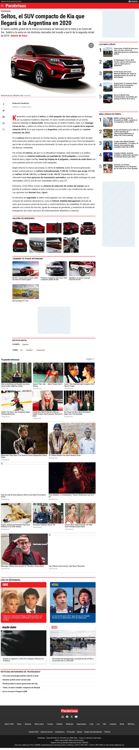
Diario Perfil (9, 724)
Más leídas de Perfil (110, 114)
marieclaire (23, 628)
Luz (98, 724)
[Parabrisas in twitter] (71, 717)
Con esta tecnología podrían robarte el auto (20, 676)
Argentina (25, 344)
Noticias (28, 724)
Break (122, 724)
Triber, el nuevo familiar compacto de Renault (21, 688)
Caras (19, 724)
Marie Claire (39, 724)
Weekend (69, 724)
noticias (73, 585)
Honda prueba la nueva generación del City (20, 684)
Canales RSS (33, 732)
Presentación (40, 350)
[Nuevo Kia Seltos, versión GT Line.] (20, 228)
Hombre (59, 724)
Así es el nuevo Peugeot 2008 (14, 691)
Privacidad (71, 732)
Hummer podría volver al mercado (16, 680)
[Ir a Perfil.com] (133, 2)
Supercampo (81, 724)
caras (23, 585)
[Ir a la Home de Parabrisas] (16, 5)
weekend (73, 628)
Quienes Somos (47, 732)
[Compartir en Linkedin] (3, 123)
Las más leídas (107, 44)
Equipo (79, 732)
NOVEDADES (6, 11)
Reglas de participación (93, 732)
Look (91, 724)
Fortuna (50, 724)
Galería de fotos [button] (19, 35)
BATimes (131, 724)
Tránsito (107, 732)
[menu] (2, 5)
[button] (91, 45)
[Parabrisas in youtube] (76, 717)
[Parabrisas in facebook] (67, 717)
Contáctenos (60, 732)
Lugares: (16, 344)
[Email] (3, 129)
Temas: (15, 350)
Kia (22, 350)
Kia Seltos (29, 350)
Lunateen (112, 724)
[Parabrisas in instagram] (63, 717)
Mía (104, 724)
